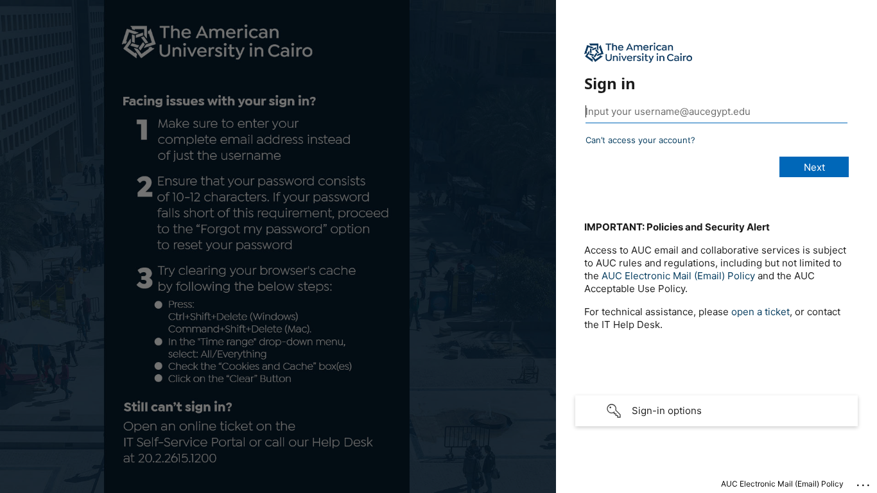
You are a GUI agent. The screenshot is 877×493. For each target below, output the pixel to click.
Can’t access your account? (640, 140)
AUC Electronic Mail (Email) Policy (678, 276)
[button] (716, 410)
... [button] (864, 482)
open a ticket (760, 312)
